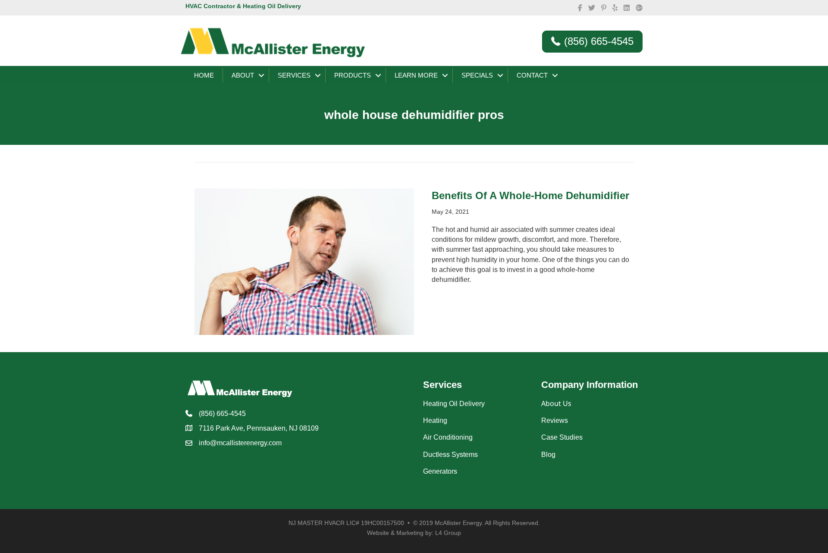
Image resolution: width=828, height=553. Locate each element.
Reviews (554, 420)
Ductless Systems (450, 454)
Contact (532, 75)
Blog (548, 454)
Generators (440, 471)
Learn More (416, 75)
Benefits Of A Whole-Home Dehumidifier (530, 195)
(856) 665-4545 (222, 413)
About (243, 75)
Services (294, 75)
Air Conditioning (448, 437)
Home (204, 75)
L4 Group (448, 532)
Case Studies (562, 437)
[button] (261, 75)
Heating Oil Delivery (454, 403)
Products (352, 75)
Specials (477, 75)
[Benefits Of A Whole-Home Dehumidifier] (304, 261)
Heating (435, 420)
